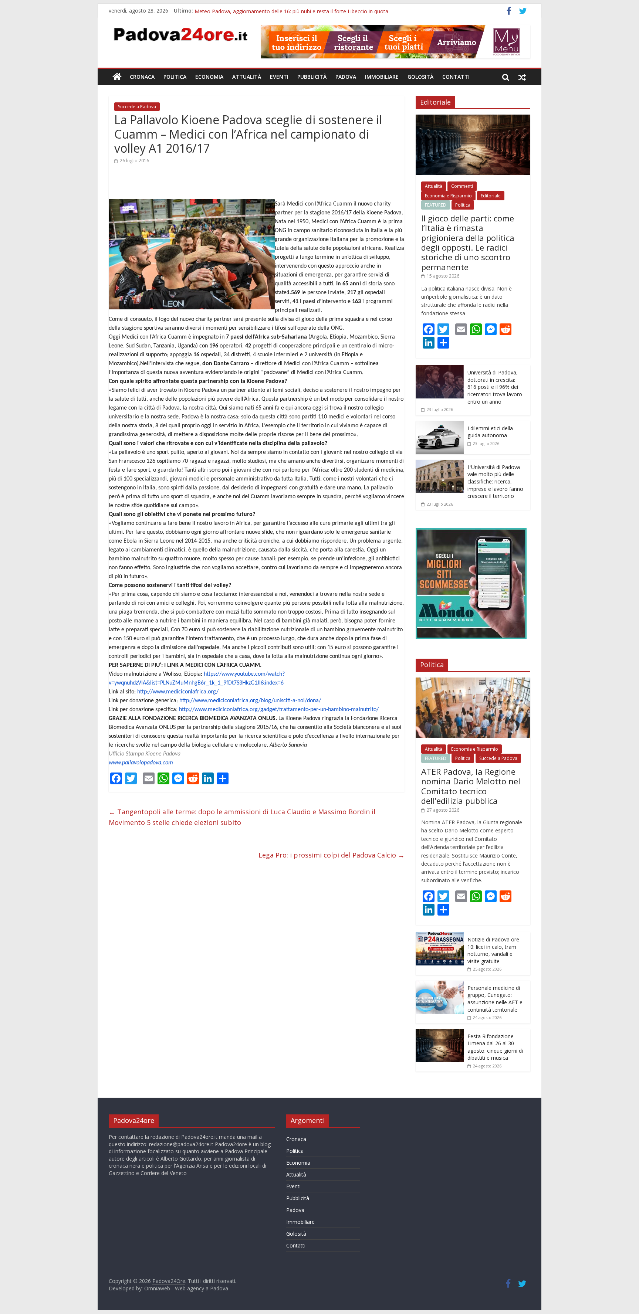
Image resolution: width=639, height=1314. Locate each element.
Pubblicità (312, 76)
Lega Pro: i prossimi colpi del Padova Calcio (331, 854)
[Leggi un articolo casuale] (522, 77)
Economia (209, 76)
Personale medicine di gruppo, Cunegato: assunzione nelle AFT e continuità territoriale (495, 998)
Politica (174, 76)
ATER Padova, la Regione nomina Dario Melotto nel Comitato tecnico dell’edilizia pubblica (470, 786)
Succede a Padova (137, 106)
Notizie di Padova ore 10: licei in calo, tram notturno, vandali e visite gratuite (493, 950)
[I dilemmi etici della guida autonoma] (440, 424)
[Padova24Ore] (117, 77)
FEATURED (435, 205)
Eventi (279, 76)
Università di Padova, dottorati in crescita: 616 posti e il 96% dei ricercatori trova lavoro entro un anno (494, 387)
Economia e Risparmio (448, 196)
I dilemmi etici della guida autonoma (490, 432)
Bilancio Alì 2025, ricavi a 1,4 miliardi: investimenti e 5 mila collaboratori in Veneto (291, 10)
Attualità (246, 76)
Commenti (462, 186)
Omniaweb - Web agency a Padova (186, 1288)
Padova (345, 76)
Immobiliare (382, 76)
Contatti (456, 76)
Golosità (420, 76)
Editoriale (491, 196)
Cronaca (142, 76)
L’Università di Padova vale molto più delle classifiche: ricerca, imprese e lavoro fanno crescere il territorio (495, 481)
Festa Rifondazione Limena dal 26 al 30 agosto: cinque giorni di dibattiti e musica (495, 1047)
